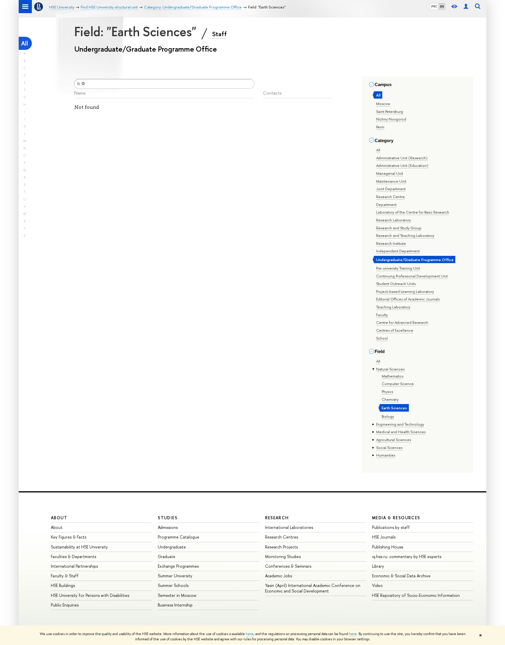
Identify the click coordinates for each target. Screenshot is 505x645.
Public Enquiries (65, 605)
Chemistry (390, 399)
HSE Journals (383, 537)
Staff (219, 33)
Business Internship (175, 605)
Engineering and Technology (400, 424)
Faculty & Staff (65, 575)
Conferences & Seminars (288, 566)
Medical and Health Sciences (401, 431)
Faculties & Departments (73, 556)
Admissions (168, 527)
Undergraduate (172, 547)
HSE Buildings (63, 585)
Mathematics (392, 376)
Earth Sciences (394, 407)
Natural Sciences (390, 369)
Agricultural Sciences (393, 439)
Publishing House (387, 547)
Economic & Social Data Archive (401, 575)
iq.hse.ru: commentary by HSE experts (406, 556)
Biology (388, 416)
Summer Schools (173, 585)
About (59, 517)
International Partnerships (74, 566)
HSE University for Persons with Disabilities (90, 595)
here (250, 634)
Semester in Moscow (177, 595)
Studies (167, 517)
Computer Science (398, 383)
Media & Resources (396, 517)
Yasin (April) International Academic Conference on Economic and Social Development (312, 588)
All (24, 43)
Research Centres (281, 537)
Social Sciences (389, 447)
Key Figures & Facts (68, 537)
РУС (434, 6)
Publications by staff (391, 527)
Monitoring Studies (283, 556)
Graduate (166, 556)
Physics (387, 391)
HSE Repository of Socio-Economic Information (416, 595)
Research (277, 517)
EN (442, 6)
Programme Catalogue (178, 537)
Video (377, 585)
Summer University (175, 575)
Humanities (385, 455)
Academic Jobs (278, 575)
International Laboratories (289, 527)
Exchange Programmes (178, 566)
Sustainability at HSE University (79, 547)
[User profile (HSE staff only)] (465, 6)
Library (378, 566)
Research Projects (281, 547)
